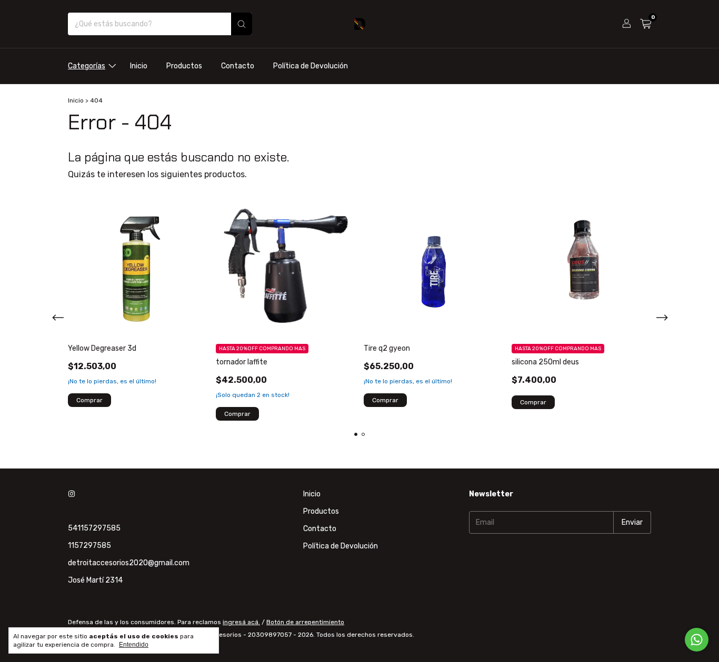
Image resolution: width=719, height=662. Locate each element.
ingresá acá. (241, 622)
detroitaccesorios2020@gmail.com (128, 562)
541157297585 (94, 528)
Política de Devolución (310, 66)
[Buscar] (241, 24)
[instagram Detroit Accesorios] (71, 494)
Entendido (133, 644)
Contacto (237, 66)
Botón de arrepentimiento (305, 622)
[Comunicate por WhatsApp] (696, 639)
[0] (645, 24)
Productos (184, 66)
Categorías (86, 66)
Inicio (138, 66)
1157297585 (89, 545)
